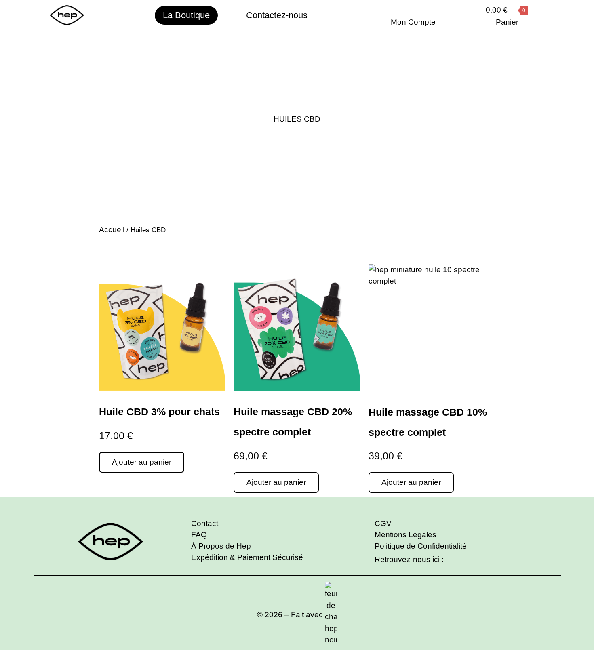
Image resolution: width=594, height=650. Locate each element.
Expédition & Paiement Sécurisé (247, 557)
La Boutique (186, 15)
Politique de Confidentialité (421, 546)
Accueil (111, 229)
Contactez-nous (277, 15)
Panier (507, 22)
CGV (383, 523)
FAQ (199, 534)
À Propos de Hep (221, 546)
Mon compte (413, 22)
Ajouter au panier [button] (141, 462)
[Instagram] (449, 560)
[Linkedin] (461, 560)
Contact (204, 523)
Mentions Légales (405, 534)
